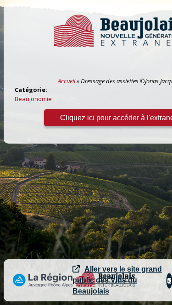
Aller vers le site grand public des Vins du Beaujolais (117, 280)
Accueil (66, 81)
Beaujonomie (33, 99)
